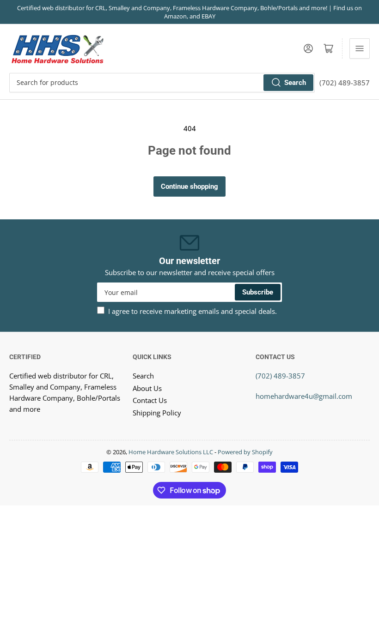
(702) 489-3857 (280, 375)
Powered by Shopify (245, 452)
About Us (147, 388)
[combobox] (162, 82)
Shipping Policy (157, 412)
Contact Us (150, 400)
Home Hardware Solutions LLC (170, 452)
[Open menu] (359, 48)
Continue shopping (189, 186)
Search (295, 82)
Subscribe (257, 292)
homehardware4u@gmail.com (304, 396)
